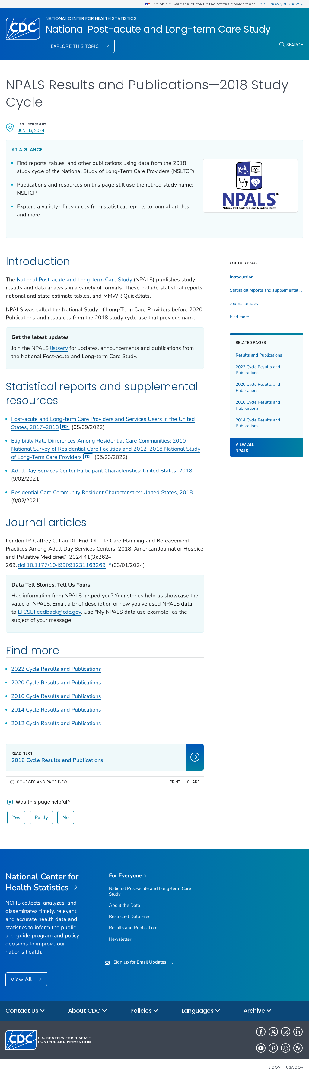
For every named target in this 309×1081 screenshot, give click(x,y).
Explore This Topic (75, 46)
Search (295, 44)
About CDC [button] (85, 1011)
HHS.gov (272, 1067)
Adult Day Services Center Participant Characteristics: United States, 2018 (101, 470)
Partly (41, 817)
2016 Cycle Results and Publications (56, 696)
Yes (16, 817)
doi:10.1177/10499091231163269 (62, 565)
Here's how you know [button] (278, 4)
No (65, 817)
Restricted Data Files (129, 916)
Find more (239, 317)
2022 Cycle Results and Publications (56, 669)
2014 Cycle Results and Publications (56, 709)
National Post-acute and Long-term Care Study (158, 29)
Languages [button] (198, 1011)
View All (22, 979)
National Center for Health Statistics (91, 18)
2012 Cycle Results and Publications (56, 723)
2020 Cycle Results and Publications (56, 682)
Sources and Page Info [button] (42, 782)
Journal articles (244, 303)
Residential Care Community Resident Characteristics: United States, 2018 (102, 492)
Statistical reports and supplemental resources (266, 290)
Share (193, 782)
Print (175, 782)
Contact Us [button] (22, 1011)
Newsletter (120, 939)
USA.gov (295, 1067)
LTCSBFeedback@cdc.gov (49, 612)
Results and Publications (259, 355)
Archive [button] (255, 1011)
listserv (59, 348)
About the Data (124, 905)
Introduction (241, 277)
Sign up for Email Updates (139, 962)
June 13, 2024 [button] (31, 130)
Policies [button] (141, 1011)
